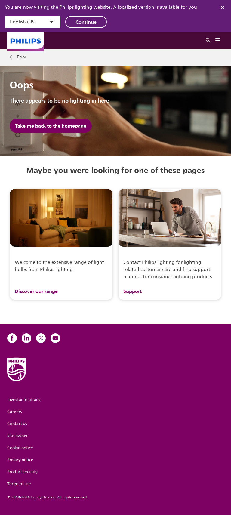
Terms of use (19, 483)
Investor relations (23, 399)
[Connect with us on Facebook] (12, 338)
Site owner (17, 435)
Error (21, 57)
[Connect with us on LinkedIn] (26, 338)
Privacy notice (20, 459)
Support (132, 291)
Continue (86, 22)
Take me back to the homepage (50, 126)
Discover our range (36, 291)
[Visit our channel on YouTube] (55, 338)
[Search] (208, 40)
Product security (22, 471)
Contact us (17, 423)
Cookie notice (20, 447)
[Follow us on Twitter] (41, 338)
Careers (14, 411)
